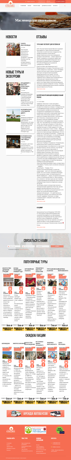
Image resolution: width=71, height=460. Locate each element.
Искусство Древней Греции (6, 269)
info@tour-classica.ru (31, 1)
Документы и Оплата (11, 448)
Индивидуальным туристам (27, 450)
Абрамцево (6, 343)
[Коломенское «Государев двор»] (13, 115)
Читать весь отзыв (41, 88)
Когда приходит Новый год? (18, 269)
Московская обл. (39, 451)
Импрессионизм (18, 343)
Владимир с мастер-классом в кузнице (25, 85)
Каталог (8, 444)
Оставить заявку (60, 1)
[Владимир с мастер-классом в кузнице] (13, 88)
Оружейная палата (29, 270)
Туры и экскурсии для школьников (8, 275)
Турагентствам (10, 446)
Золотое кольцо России (41, 449)
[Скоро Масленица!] (13, 49)
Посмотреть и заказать (8, 329)
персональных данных (23, 249)
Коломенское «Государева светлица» (26, 137)
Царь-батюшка (61, 343)
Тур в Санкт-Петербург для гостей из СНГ (48, 44)
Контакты (9, 450)
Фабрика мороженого (63, 270)
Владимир (40, 208)
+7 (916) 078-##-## (41, 2)
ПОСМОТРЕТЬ (36, 26)
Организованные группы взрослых (26, 447)
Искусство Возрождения (29, 343)
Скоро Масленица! (25, 44)
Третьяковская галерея (52, 270)
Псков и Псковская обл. (41, 453)
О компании (9, 443)
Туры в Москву (24, 449)
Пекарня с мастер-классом (40, 269)
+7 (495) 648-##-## (41, 1)
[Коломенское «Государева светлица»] (13, 141)
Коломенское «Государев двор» (26, 111)
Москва (37, 444)
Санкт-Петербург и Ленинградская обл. (40, 447)
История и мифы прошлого (39, 343)
